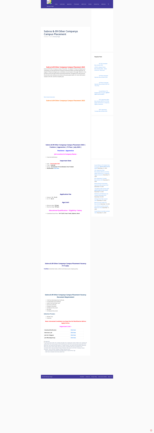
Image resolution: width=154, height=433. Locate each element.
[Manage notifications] (151, 430)
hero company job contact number (72, 342)
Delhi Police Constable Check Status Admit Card (54, 351)
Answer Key (96, 4)
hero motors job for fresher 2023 (53, 346)
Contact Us (88, 376)
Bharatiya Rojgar (50, 6)
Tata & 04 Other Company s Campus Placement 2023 (59, 349)
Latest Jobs (62, 4)
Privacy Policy (94, 376)
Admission (103, 4)
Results (90, 4)
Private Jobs (76, 4)
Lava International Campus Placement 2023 (60, 347)
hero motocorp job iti (54, 344)
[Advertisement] (65, 17)
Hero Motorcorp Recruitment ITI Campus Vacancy (59, 345)
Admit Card (83, 4)
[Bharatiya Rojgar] (49, 2)
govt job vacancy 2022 (49, 342)
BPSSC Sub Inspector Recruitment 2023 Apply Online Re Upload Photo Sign (60, 350)
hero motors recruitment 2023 (66, 346)
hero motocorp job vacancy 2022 (77, 344)
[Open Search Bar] (108, 4)
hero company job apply (59, 342)
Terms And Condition (102, 376)
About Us (110, 376)
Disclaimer (82, 376)
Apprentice (69, 4)
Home (56, 4)
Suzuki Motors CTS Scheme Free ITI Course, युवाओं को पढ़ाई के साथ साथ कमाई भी (102, 166)
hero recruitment (76, 346)
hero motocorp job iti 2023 (64, 344)
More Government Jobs (49, 97)
